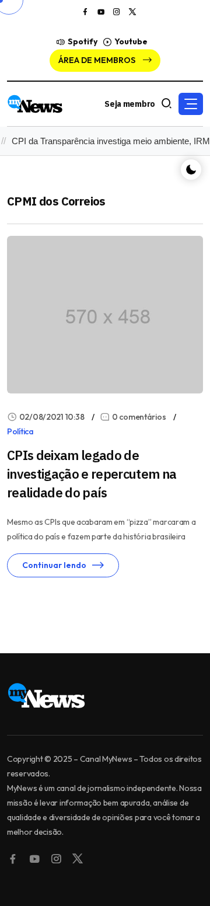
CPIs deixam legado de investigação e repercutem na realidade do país (92, 474)
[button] (190, 104)
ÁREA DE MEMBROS (97, 60)
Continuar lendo (54, 565)
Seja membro (129, 104)
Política (20, 431)
